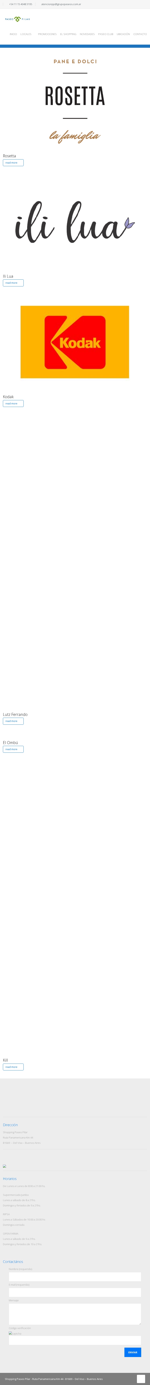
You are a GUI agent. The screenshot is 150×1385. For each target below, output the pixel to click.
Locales (26, 34)
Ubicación (123, 34)
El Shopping (68, 34)
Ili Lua (8, 276)
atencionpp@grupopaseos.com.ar (61, 4)
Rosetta (9, 155)
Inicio (13, 34)
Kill (5, 1060)
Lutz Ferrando (15, 714)
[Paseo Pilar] (17, 15)
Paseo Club (105, 34)
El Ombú (10, 742)
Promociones (47, 34)
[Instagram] (140, 4)
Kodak (8, 396)
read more (11, 162)
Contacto (140, 34)
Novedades (87, 34)
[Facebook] (135, 4)
